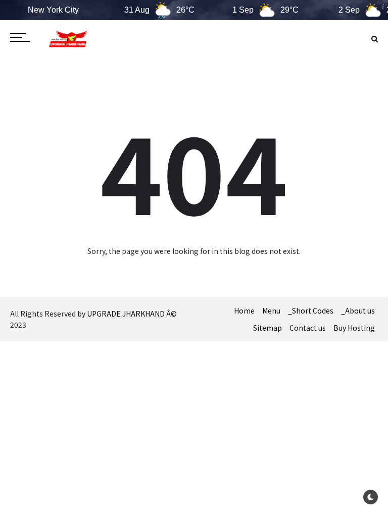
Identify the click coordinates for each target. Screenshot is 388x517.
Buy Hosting (354, 328)
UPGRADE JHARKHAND (126, 313)
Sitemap (267, 328)
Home (244, 310)
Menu (271, 310)
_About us (358, 310)
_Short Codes (310, 310)
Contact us (307, 328)
